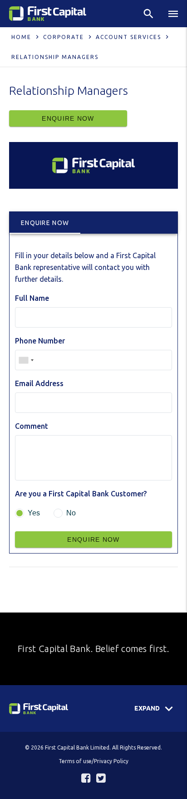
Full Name (32, 298)
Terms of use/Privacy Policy (93, 761)
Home (21, 37)
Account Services (128, 37)
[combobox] (25, 360)
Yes (34, 513)
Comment (31, 426)
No (71, 513)
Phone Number (40, 341)
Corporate (63, 37)
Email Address (39, 383)
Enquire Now (68, 118)
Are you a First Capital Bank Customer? (81, 494)
